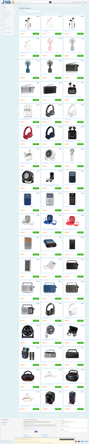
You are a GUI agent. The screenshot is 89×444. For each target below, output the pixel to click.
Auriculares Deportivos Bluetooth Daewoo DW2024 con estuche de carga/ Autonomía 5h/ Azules (51, 229)
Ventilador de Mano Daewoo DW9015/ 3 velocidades (73, 52)
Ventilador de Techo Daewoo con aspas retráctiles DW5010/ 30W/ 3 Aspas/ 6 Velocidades (29, 406)
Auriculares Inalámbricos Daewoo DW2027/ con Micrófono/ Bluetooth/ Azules (51, 141)
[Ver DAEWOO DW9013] (74, 154)
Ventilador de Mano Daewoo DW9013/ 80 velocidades (73, 162)
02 (50, 13)
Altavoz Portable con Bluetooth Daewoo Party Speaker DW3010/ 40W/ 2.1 (73, 406)
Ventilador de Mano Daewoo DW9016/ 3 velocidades (28, 74)
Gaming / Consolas (5, 17)
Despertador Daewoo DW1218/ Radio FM (48, 250)
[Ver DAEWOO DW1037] (30, 88)
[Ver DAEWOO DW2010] (74, 309)
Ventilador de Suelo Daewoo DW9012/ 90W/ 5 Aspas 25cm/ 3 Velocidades (29, 340)
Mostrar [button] (82, 13)
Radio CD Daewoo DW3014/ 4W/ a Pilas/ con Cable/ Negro (74, 383)
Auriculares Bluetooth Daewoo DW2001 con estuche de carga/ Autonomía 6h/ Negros (73, 97)
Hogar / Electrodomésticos (6, 28)
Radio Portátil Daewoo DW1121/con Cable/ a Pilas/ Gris (73, 295)
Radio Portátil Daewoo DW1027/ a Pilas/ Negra (72, 250)
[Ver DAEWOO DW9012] (30, 331)
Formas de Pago (44, 436)
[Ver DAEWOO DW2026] (30, 132)
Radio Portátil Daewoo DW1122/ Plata (26, 295)
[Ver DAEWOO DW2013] (30, 22)
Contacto (80, 2)
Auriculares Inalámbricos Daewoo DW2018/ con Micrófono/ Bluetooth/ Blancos (74, 119)
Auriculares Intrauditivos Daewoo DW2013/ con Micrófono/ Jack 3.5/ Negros (29, 31)
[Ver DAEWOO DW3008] (30, 353)
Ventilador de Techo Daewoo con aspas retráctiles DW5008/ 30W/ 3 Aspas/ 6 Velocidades (51, 384)
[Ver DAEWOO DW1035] (74, 66)
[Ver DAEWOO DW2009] (52, 309)
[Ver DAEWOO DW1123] (74, 265)
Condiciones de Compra (27, 436)
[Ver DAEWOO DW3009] (52, 397)
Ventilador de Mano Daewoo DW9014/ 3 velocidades (50, 74)
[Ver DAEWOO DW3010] (74, 397)
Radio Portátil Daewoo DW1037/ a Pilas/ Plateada (28, 96)
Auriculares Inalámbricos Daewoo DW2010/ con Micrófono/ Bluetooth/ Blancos (74, 318)
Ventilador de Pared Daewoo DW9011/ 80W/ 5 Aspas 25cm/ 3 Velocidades (50, 340)
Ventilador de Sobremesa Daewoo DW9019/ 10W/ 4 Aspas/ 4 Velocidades (51, 163)
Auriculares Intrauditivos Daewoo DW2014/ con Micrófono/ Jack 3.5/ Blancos (51, 31)
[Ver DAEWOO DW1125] (30, 309)
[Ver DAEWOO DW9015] (74, 44)
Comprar (36, 33)
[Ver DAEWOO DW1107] (52, 353)
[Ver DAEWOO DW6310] (52, 265)
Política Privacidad (26, 435)
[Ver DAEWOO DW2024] (52, 221)
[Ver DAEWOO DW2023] (30, 221)
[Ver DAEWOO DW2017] (52, 110)
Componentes (4, 7)
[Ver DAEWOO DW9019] (52, 154)
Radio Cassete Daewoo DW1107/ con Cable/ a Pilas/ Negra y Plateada (51, 362)
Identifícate (74, 2)
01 (48, 13)
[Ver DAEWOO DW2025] (74, 221)
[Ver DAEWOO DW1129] (30, 265)
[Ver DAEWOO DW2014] (52, 22)
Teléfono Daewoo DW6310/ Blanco (47, 273)
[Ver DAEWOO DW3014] (74, 375)
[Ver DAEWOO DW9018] (30, 177)
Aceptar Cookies (71, 439)
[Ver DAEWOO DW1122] (30, 287)
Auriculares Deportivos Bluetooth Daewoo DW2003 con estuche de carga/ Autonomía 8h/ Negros (73, 340)
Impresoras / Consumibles (6, 13)
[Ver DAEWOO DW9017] (52, 44)
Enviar (36, 431)
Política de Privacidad (34, 429)
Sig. (57, 13)
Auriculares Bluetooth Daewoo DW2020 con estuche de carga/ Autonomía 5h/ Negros (73, 141)
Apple (2, 34)
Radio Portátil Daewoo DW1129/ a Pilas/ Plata (27, 273)
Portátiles (3, 9)
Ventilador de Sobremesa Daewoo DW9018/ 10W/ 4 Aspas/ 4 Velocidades (29, 185)
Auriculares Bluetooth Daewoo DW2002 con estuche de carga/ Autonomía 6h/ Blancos (29, 163)
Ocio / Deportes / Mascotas (6, 32)
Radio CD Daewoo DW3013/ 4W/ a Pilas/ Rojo (27, 383)
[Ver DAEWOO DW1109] (74, 199)
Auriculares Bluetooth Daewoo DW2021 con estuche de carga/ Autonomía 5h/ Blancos (29, 119)
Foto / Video (4, 26)
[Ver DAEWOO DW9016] (30, 66)
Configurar (61, 439)
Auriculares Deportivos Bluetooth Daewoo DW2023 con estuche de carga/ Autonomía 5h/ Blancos (28, 229)
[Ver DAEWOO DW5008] (52, 375)
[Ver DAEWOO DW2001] (74, 88)
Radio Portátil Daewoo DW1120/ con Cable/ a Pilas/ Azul (51, 295)
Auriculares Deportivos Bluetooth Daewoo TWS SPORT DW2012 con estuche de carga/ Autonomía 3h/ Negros (51, 185)
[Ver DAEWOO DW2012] (52, 177)
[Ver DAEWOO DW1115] (30, 243)
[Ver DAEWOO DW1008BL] (30, 199)
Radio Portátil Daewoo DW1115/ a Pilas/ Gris (27, 250)
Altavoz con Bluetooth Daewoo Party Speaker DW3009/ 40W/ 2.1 (51, 406)
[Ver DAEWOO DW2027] (52, 132)
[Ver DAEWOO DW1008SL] (52, 199)
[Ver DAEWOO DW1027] (74, 243)
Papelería (3, 30)
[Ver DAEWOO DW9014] (52, 66)
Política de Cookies (49, 442)
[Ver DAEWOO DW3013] (30, 375)
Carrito (85, 2)
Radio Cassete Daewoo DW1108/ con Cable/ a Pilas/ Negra (74, 361)
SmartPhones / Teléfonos (6, 11)
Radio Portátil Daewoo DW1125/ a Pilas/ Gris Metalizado (29, 317)
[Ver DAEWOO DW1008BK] (74, 177)
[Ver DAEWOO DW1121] (74, 287)
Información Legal (44, 434)
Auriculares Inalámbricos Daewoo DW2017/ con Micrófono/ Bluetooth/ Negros (51, 119)
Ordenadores (4, 5)
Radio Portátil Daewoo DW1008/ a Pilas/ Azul (27, 206)
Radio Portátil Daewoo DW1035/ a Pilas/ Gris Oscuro (73, 74)
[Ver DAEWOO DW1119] (52, 88)
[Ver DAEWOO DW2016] (30, 44)
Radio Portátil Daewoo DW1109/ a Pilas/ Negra (72, 206)
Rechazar (66, 439)
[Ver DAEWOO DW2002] (30, 154)
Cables (3, 20)
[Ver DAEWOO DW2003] (74, 331)
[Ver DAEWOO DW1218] (52, 243)
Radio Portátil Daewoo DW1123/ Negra (71, 273)
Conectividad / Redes (5, 15)
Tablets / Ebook (4, 24)
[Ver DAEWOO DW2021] (30, 110)
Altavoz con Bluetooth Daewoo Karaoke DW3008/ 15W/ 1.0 (29, 361)
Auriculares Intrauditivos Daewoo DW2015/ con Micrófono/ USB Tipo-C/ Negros (74, 31)
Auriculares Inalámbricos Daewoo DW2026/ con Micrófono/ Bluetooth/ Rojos (29, 141)
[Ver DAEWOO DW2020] (74, 132)
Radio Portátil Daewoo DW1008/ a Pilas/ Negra (72, 184)
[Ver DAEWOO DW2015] (74, 22)
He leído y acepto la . (31, 429)
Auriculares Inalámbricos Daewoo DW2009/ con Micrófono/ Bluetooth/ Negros (51, 318)
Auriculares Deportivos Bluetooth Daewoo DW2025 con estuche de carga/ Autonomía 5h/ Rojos (73, 229)
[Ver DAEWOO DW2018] (74, 110)
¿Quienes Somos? (26, 437)
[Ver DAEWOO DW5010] (30, 397)
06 (55, 13)
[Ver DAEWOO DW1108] (74, 353)
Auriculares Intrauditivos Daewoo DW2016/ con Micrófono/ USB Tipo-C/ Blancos (29, 53)
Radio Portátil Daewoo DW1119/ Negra (48, 96)
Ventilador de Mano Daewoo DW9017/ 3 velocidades (50, 52)
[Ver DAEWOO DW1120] (52, 287)
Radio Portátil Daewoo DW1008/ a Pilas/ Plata (49, 206)
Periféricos (3, 22)
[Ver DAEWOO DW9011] (52, 331)
